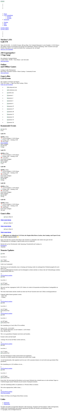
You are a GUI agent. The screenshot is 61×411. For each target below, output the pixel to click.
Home (5, 14)
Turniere (6, 22)
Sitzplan (9, 16)
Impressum (6, 402)
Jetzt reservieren (6, 220)
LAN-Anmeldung (8, 15)
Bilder (5, 25)
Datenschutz (7, 404)
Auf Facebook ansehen (6, 275)
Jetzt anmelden (4, 142)
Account (9, 18)
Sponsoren (6, 19)
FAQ (5, 23)
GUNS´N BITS (5, 28)
